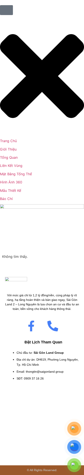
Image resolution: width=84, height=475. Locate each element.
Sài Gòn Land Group (49, 352)
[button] (42, 76)
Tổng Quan (9, 157)
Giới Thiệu (8, 149)
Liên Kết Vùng (11, 165)
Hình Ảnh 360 (11, 182)
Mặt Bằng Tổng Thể (16, 174)
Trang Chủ (8, 141)
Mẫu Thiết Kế (10, 190)
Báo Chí (6, 199)
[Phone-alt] (52, 326)
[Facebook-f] (31, 326)
